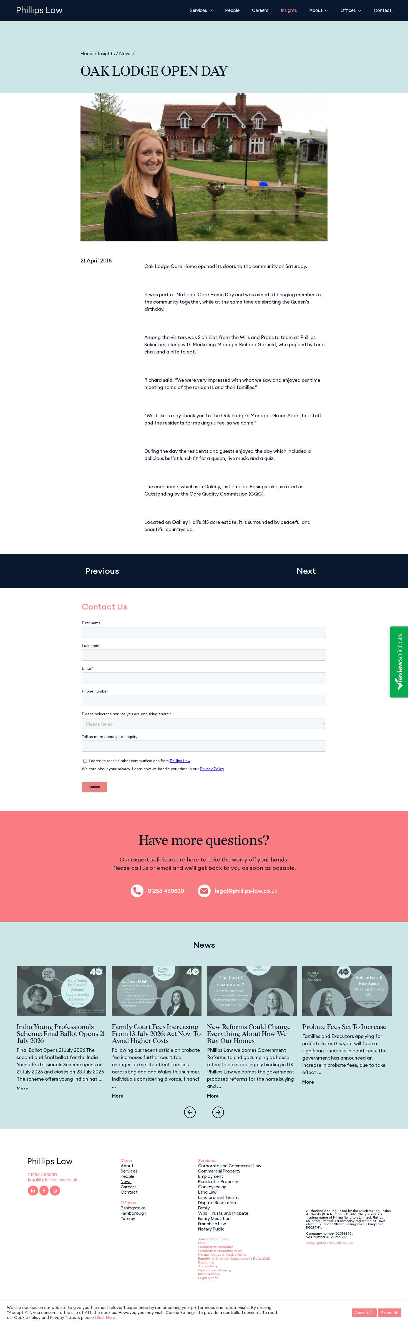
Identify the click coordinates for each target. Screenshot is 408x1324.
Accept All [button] (364, 1312)
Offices (348, 10)
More (22, 1089)
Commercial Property (219, 1170)
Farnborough (133, 1213)
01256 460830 (166, 891)
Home (87, 53)
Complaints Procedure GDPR (220, 1251)
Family (204, 1207)
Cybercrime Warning (214, 1270)
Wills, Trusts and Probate (223, 1213)
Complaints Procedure (215, 1247)
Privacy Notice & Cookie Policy (222, 1254)
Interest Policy (209, 1274)
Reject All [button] (389, 1312)
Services (198, 10)
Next (306, 570)
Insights (289, 10)
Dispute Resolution (217, 1202)
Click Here (105, 1317)
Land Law (207, 1191)
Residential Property (218, 1181)
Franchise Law (212, 1223)
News (125, 53)
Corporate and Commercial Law (229, 1165)
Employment (210, 1176)
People (232, 10)
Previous (102, 570)
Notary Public (211, 1228)
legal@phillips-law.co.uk (246, 891)
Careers (260, 10)
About (316, 10)
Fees (201, 1243)
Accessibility (208, 1266)
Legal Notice (208, 1278)
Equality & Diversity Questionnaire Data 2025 (234, 1258)
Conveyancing (212, 1186)
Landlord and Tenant (218, 1197)
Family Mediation (214, 1218)
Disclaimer (206, 1262)
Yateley (128, 1218)
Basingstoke (133, 1207)
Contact (382, 10)
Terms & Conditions (213, 1239)
